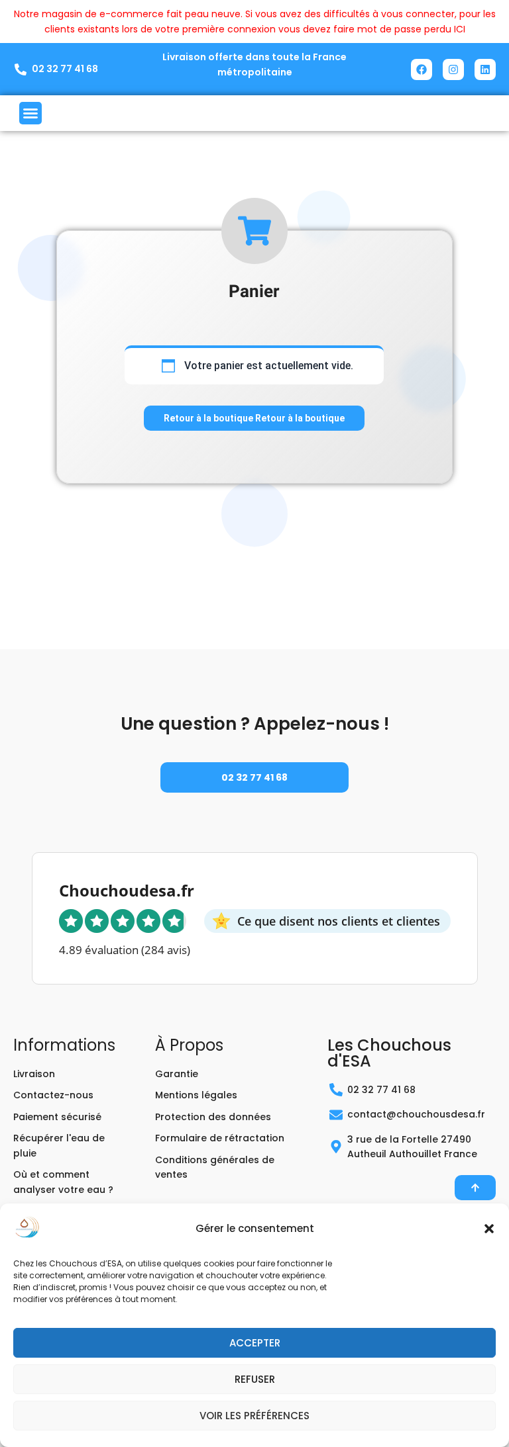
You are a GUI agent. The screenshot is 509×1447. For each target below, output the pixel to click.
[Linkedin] (485, 69)
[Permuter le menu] (30, 113)
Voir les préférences (254, 1416)
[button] (489, 1228)
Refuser (255, 1379)
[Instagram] (453, 69)
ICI (459, 29)
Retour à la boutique (209, 418)
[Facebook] (421, 69)
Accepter (254, 1343)
